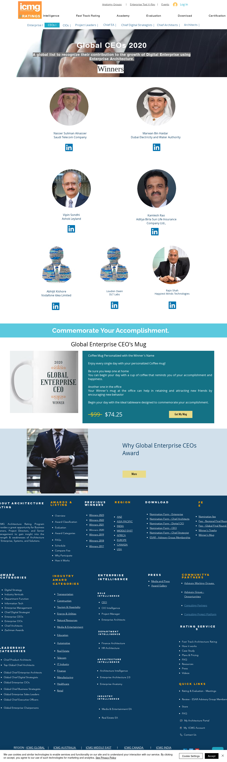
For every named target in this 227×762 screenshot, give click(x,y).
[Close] (223, 756)
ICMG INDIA (163, 748)
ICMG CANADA (134, 748)
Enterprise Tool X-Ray (142, 4)
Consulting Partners (195, 605)
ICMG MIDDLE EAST (98, 748)
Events (165, 4)
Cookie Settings (191, 756)
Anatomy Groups (112, 4)
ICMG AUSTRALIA (64, 748)
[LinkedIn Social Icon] (69, 147)
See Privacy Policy (106, 757)
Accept (211, 756)
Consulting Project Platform (200, 614)
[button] (55, 15)
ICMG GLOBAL (35, 748)
